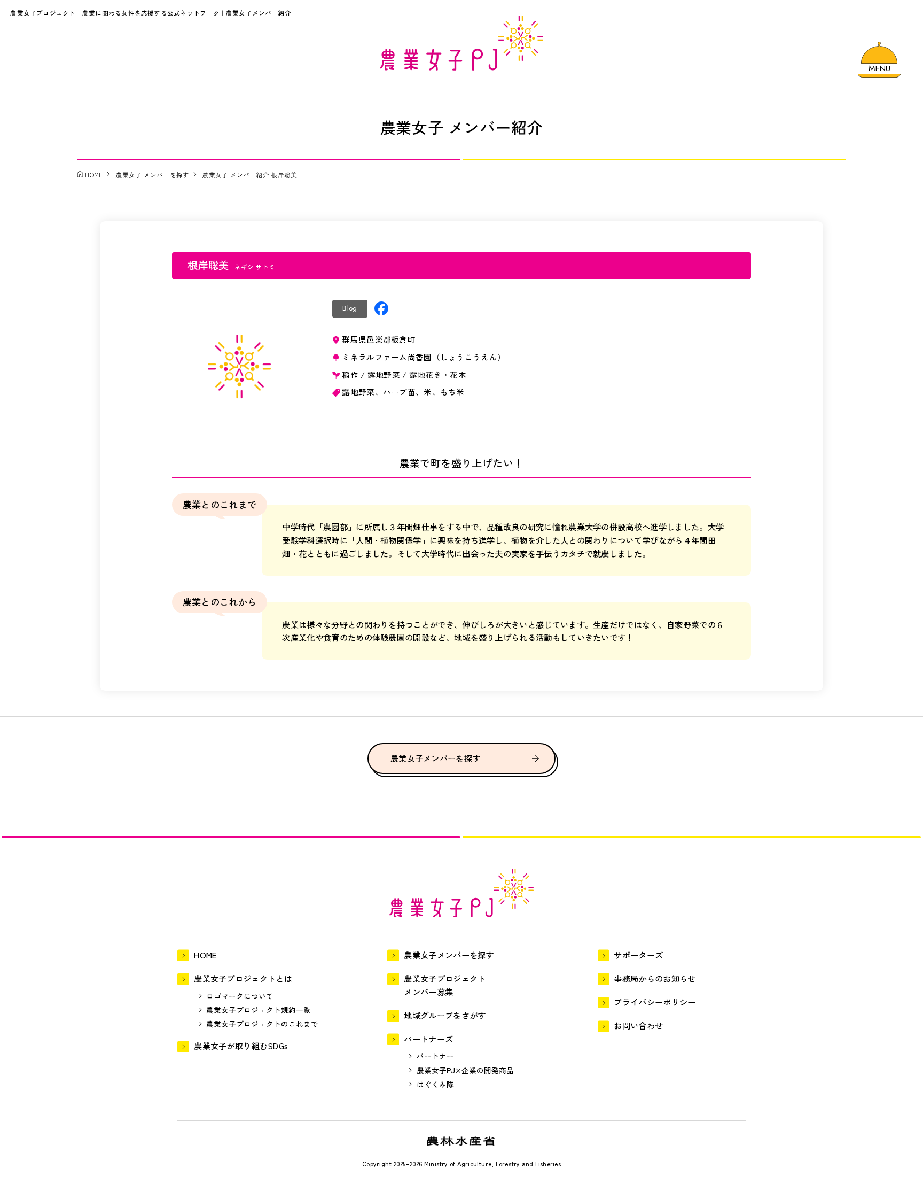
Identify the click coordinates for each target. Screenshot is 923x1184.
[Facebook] (381, 308)
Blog (349, 308)
